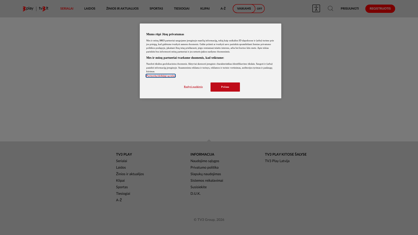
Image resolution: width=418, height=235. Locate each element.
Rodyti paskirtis (193, 86)
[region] (210, 61)
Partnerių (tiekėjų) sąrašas (160, 75)
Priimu (225, 87)
